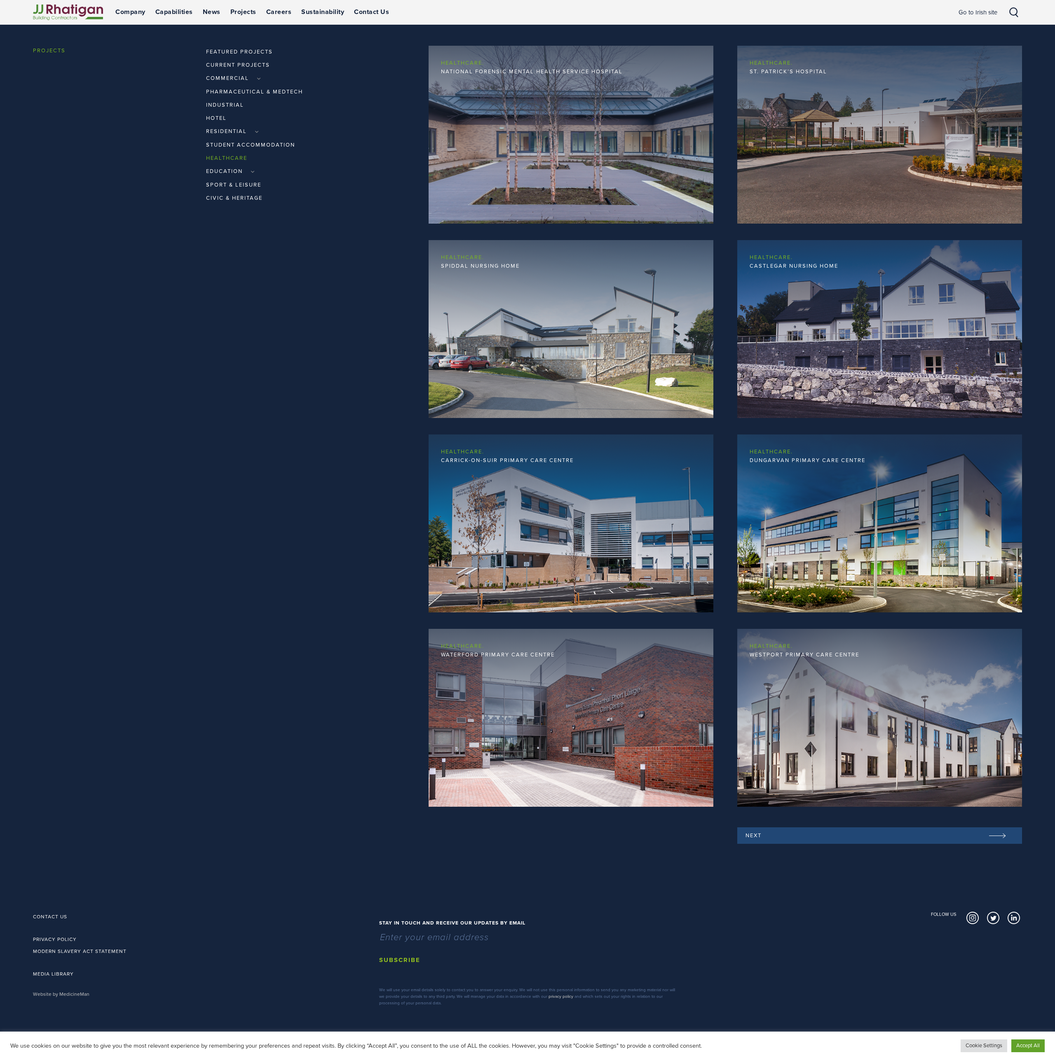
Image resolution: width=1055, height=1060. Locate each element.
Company (130, 12)
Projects (243, 12)
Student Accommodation (250, 145)
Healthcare (226, 158)
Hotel (216, 118)
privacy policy (561, 996)
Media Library (53, 974)
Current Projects (238, 65)
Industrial (225, 105)
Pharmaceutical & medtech (254, 92)
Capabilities (174, 12)
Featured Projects (239, 52)
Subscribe (399, 960)
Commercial (228, 78)
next (754, 835)
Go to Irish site (978, 12)
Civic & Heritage (234, 198)
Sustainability (322, 12)
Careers (279, 12)
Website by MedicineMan (61, 994)
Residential (227, 131)
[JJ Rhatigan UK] (68, 12)
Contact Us (371, 12)
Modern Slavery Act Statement (80, 951)
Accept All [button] (1028, 1045)
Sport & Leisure (233, 185)
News (211, 12)
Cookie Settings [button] (984, 1045)
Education (225, 171)
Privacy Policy (55, 939)
